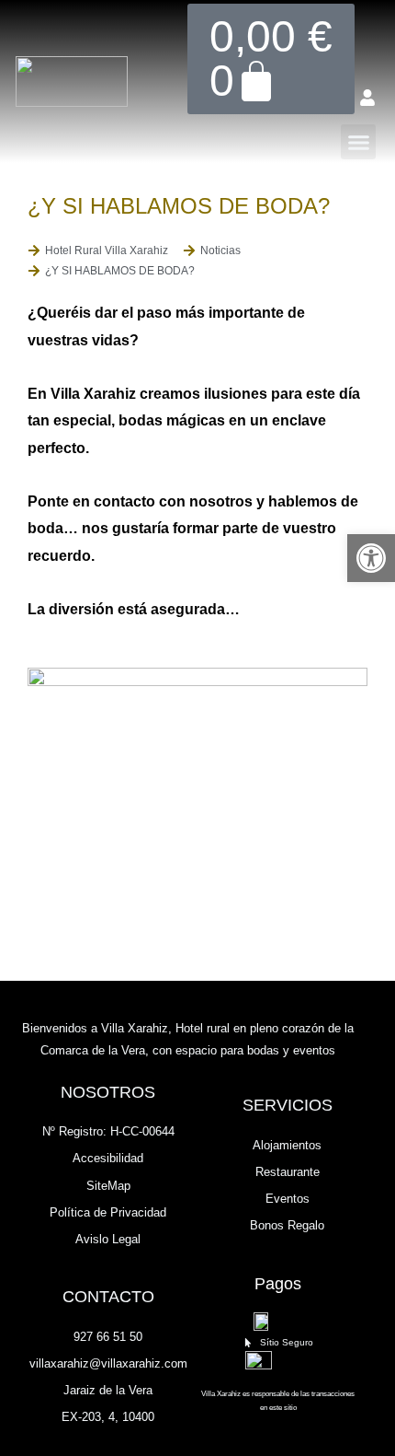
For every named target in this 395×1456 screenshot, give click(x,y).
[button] (358, 141)
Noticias (220, 250)
